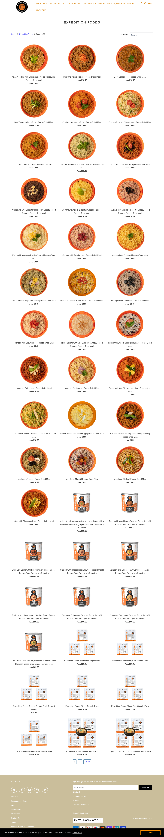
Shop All (41, 4)
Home (13, 34)
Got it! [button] (150, 833)
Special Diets (95, 4)
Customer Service (79, 796)
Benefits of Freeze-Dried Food (22, 826)
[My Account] (141, 3)
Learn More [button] (77, 833)
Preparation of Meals (19, 801)
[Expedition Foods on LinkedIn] (45, 790)
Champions (15, 814)
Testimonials (16, 810)
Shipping (76, 800)
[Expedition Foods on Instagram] (37, 790)
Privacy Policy (78, 809)
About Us (41, 10)
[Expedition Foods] (22, 7)
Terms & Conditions (80, 813)
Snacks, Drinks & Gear (119, 4)
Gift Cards (77, 792)
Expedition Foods (26, 34)
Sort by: (125, 35)
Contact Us (15, 818)
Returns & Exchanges (81, 805)
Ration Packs (57, 4)
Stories (13, 822)
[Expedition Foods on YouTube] (30, 790)
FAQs (13, 805)
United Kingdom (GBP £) (86, 820)
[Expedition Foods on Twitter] (14, 790)
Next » (87, 762)
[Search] (145, 3)
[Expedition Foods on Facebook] (22, 790)
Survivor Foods (77, 4)
